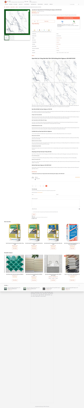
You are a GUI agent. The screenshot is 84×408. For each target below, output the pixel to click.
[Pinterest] (34, 218)
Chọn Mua (46, 21)
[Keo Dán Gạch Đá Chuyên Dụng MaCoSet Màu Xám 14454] (32, 233)
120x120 (37, 217)
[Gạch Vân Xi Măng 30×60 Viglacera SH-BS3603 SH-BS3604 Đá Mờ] (24, 288)
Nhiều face (49, 31)
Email (57, 194)
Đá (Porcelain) (58, 44)
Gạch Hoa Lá (42, 292)
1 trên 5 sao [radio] (37, 192)
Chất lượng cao (34, 31)
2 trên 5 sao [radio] (38, 192)
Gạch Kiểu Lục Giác (39, 293)
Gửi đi (34, 214)
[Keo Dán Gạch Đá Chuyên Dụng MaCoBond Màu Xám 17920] (52, 233)
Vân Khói (57, 48)
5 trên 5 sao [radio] (41, 192)
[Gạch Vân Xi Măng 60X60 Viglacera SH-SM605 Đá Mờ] (63, 288)
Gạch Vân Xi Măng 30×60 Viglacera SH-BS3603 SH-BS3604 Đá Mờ (33, 288)
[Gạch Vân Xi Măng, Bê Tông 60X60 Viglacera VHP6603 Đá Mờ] (44, 288)
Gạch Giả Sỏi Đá (35, 294)
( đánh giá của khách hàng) (40, 11)
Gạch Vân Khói (41, 294)
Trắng (57, 46)
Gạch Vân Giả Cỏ (43, 296)
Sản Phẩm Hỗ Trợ (33, 4)
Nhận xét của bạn (35, 198)
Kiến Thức (51, 4)
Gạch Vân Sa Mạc (47, 292)
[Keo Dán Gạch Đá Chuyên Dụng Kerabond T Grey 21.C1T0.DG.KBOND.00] (71, 233)
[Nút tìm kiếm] (78, 4)
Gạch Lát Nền (40, 217)
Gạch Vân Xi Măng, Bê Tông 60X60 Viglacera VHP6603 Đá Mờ (53, 288)
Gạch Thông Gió (26, 4)
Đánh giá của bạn (34, 192)
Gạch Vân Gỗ (47, 294)
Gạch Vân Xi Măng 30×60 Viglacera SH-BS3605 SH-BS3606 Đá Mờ (14, 288)
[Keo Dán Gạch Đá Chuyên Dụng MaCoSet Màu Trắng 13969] (13, 233)
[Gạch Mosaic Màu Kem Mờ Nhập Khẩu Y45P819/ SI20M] (32, 264)
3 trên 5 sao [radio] (39, 192)
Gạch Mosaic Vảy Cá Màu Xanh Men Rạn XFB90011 (13, 274)
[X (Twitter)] (33, 218)
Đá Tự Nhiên (15, 4)
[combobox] (73, 4)
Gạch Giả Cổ (37, 296)
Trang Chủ (6, 4)
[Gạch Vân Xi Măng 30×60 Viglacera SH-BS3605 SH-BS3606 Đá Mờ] (5, 288)
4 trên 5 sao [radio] (40, 192)
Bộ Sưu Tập (46, 4)
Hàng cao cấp (44, 31)
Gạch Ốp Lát (20, 4)
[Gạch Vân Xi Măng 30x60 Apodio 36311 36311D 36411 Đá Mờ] (52, 264)
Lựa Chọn (51, 280)
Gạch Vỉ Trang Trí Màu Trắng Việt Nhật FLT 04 (71, 274)
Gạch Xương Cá (45, 293)
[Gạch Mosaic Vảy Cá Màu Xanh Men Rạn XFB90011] (13, 264)
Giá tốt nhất (39, 31)
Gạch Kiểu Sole (37, 292)
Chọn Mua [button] (13, 248)
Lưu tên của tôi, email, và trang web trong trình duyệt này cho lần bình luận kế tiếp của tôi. (45, 211)
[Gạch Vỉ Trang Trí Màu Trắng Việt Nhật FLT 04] (71, 264)
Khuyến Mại (10, 4)
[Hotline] (25, 1)
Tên (33, 194)
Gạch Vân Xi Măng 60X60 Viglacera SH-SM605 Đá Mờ (71, 288)
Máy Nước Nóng (40, 4)
